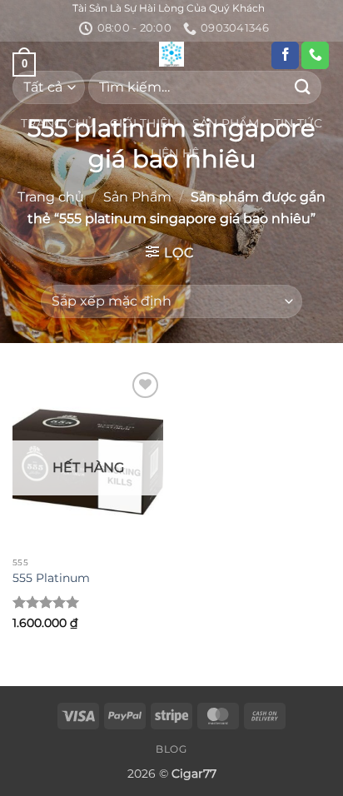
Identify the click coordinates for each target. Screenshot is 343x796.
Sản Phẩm (225, 123)
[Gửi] (303, 87)
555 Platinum (51, 578)
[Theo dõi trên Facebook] (285, 56)
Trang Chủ (58, 123)
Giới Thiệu (143, 123)
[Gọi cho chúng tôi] (315, 56)
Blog (171, 749)
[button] (169, 252)
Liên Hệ (175, 153)
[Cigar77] (171, 54)
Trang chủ (50, 197)
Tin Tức (298, 123)
